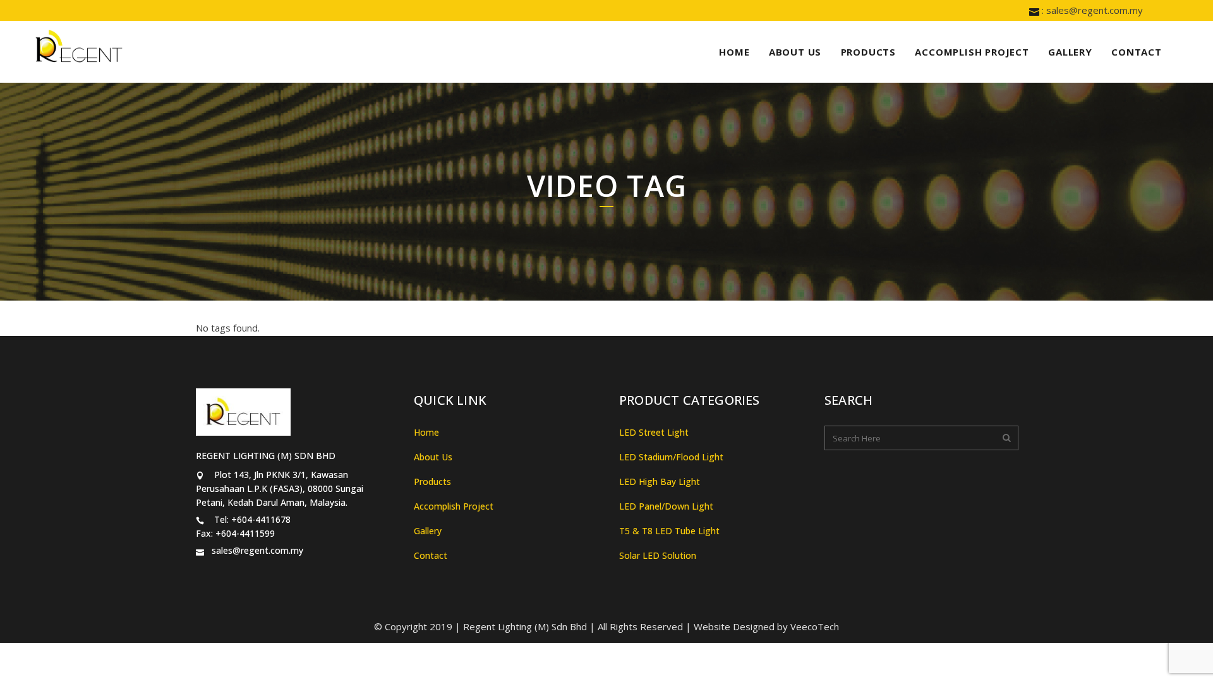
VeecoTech (814, 626)
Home (426, 432)
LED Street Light (654, 432)
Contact (430, 555)
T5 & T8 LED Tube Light (669, 531)
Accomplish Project (453, 506)
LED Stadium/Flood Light (671, 457)
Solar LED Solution (657, 555)
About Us (433, 457)
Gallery (428, 531)
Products (432, 482)
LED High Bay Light (659, 482)
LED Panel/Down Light (666, 506)
